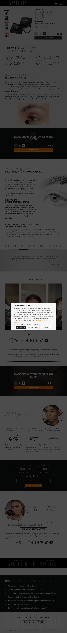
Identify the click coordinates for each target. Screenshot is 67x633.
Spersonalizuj (46, 327)
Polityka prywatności (21, 305)
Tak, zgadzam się (21, 327)
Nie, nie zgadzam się (33, 327)
